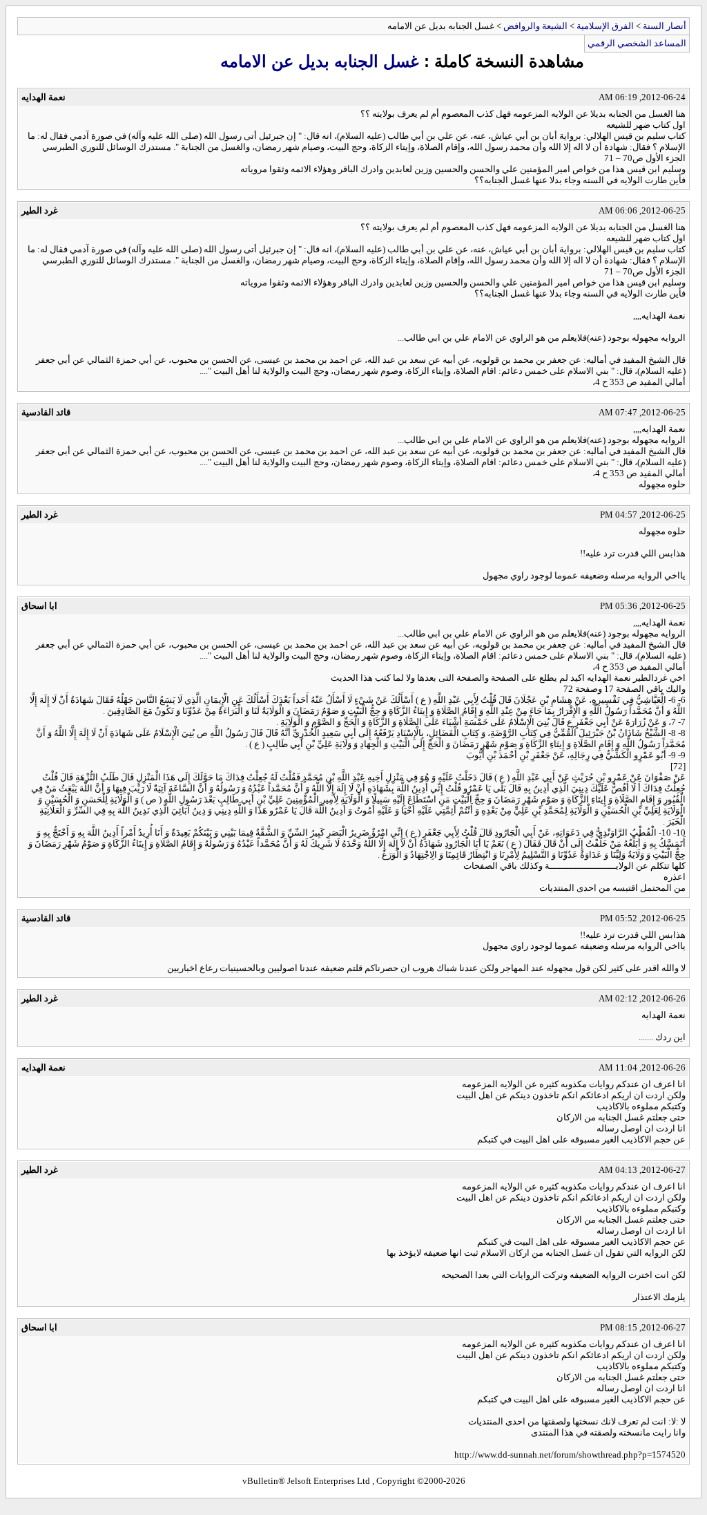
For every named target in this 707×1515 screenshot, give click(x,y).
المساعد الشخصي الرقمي (637, 43)
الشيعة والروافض (535, 26)
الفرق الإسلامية (605, 26)
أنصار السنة (664, 26)
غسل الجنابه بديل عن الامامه (319, 61)
